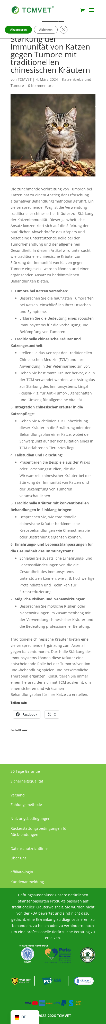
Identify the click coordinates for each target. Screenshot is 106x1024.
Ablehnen (45, 30)
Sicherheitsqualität (27, 781)
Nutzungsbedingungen (30, 818)
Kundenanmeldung (27, 881)
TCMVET (25, 79)
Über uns (18, 858)
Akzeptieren (18, 30)
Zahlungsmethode (26, 804)
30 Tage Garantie (25, 771)
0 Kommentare (41, 85)
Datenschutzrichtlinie (29, 848)
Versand (18, 795)
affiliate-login (22, 871)
